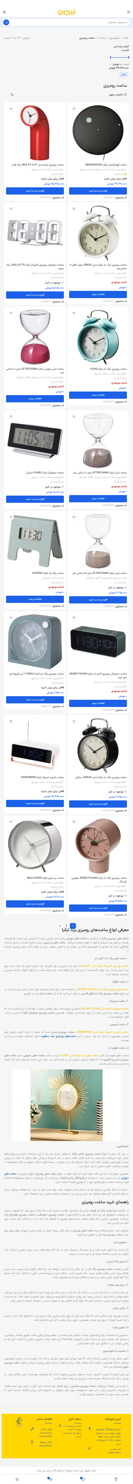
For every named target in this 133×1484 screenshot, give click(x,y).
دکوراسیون (114, 38)
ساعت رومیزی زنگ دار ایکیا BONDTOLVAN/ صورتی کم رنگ (99, 880)
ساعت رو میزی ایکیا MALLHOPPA (45, 878)
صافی (123, 74)
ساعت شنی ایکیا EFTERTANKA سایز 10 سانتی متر (100, 473)
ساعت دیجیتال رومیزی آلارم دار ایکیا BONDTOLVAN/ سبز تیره (98, 675)
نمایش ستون (116, 94)
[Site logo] (66, 12)
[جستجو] (6, 22)
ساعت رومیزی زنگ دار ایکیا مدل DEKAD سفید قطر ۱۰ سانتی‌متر (98, 267)
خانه (126, 38)
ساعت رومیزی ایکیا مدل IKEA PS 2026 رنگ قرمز (38, 165)
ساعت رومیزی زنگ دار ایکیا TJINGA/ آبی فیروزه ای (37, 674)
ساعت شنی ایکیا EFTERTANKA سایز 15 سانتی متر (99, 573)
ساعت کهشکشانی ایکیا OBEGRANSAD (106, 165)
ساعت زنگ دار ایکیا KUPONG (48, 573)
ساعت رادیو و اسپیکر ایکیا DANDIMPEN (42, 777)
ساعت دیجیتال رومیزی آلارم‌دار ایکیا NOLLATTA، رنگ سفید (35, 267)
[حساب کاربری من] (4, 12)
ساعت (101, 38)
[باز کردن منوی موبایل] (128, 12)
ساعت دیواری (101, 169)
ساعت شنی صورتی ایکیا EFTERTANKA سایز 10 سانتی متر (35, 371)
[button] (98, 191)
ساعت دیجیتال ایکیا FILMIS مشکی (45, 473)
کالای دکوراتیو (23, 377)
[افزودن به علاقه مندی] (74, 109)
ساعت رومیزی (87, 169)
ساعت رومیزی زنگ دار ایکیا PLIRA (108, 369)
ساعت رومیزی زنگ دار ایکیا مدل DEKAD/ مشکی (101, 777)
